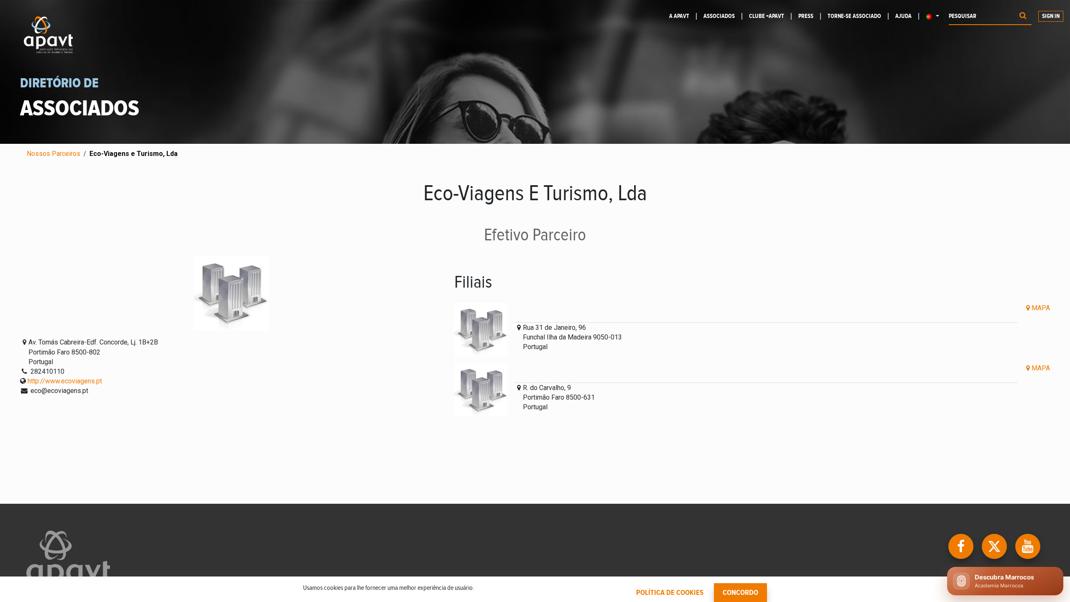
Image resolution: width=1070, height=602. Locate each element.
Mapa (1040, 308)
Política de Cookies (669, 592)
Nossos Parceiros (53, 154)
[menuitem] (683, 16)
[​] (961, 546)
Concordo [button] (740, 592)
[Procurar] (1023, 16)
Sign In (1051, 16)
